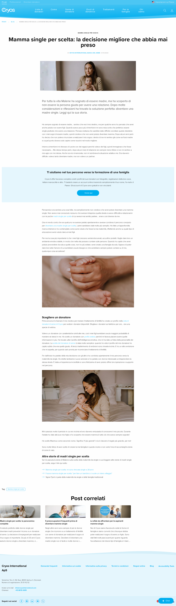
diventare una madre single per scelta (60, 226)
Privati (4, 2)
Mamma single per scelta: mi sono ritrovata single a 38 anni (70, 470)
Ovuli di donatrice (90, 10)
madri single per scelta (62, 216)
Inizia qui (88, 193)
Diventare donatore (32, 2)
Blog (12, 22)
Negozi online (139, 566)
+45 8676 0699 (21, 590)
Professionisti (15, 2)
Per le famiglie (126, 10)
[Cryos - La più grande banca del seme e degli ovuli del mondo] (8, 10)
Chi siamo (141, 10)
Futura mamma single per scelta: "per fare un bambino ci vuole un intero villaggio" (79, 473)
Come (54, 9)
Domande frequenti (49, 566)
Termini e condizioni (119, 566)
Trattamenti (108, 9)
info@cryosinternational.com (25, 588)
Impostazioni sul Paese (165, 2)
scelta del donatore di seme (64, 343)
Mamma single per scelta (16, 489)
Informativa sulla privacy (96, 566)
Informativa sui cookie (71, 566)
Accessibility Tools (166, 566)
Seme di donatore (69, 10)
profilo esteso (89, 337)
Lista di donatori (39, 10)
